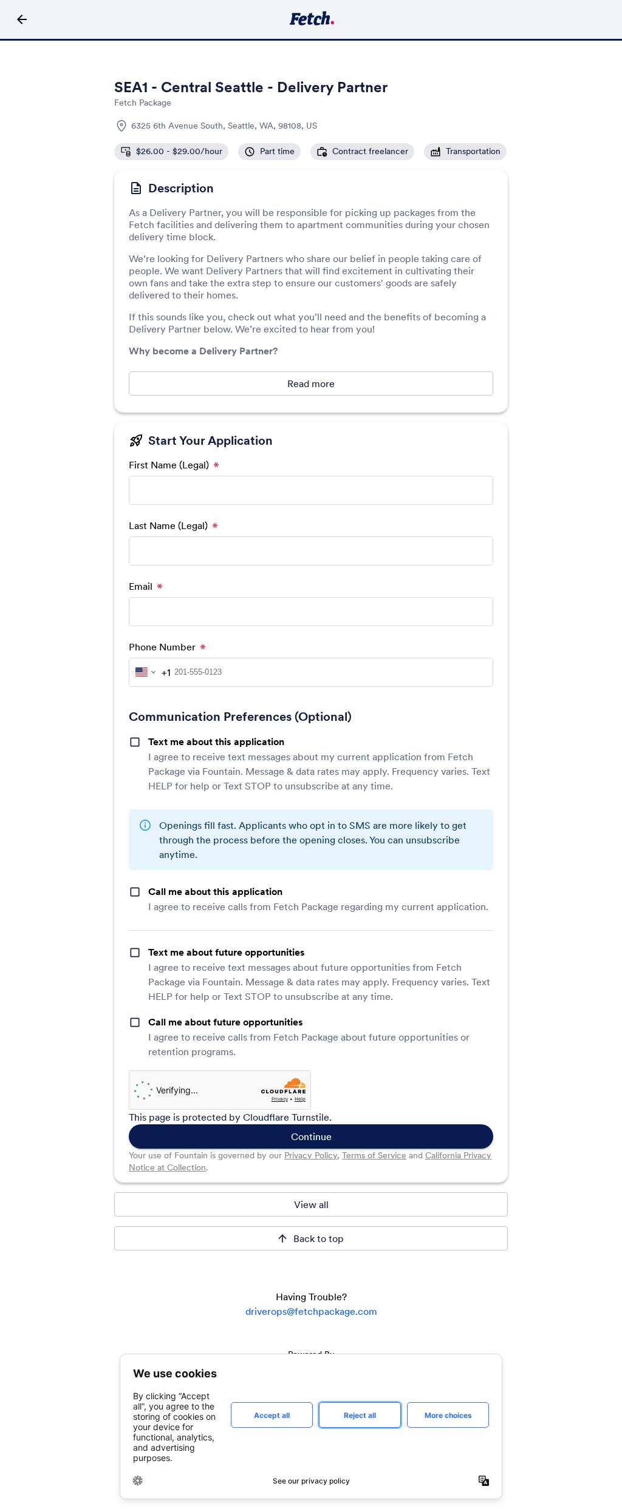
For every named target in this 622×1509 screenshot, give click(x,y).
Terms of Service (374, 1155)
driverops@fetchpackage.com (311, 1311)
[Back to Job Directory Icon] (21, 19)
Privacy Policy (310, 1155)
